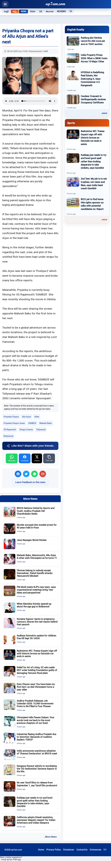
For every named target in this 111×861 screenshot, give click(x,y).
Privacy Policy (53, 849)
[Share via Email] (42, 474)
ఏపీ (40, 11)
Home (41, 849)
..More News (50, 836)
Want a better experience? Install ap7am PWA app (11, 858)
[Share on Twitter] (26, 474)
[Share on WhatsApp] (34, 474)
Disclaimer (68, 849)
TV (71, 11)
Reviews (61, 11)
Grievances (95, 849)
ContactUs (81, 849)
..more (104, 113)
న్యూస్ (6, 11)
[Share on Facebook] (18, 474)
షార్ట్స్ (14, 11)
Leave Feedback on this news (30, 482)
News (23, 11)
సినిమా (32, 11)
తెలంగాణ (49, 11)
